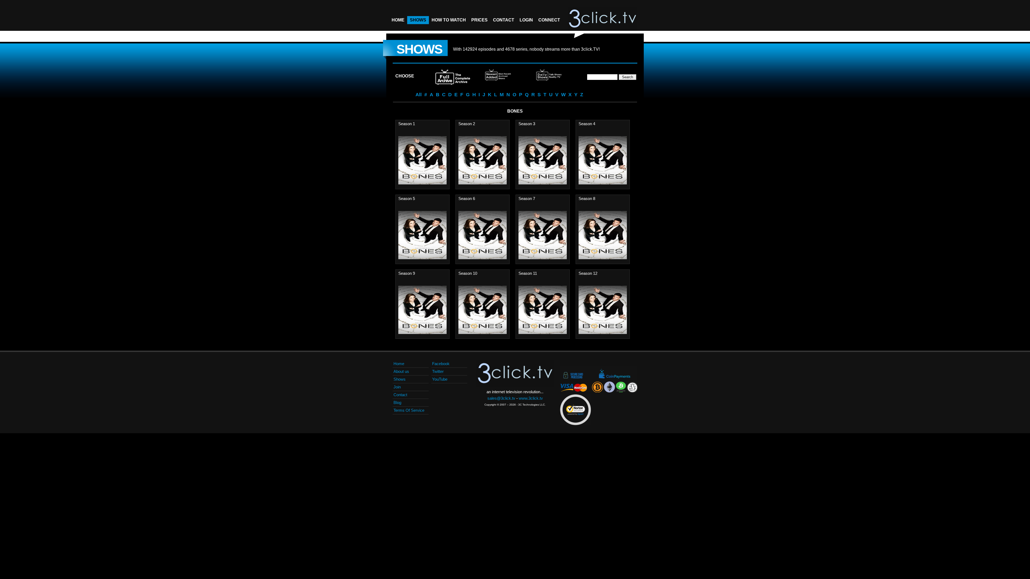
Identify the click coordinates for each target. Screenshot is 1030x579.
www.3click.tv (531, 398)
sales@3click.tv (501, 398)
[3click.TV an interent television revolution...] (602, 19)
